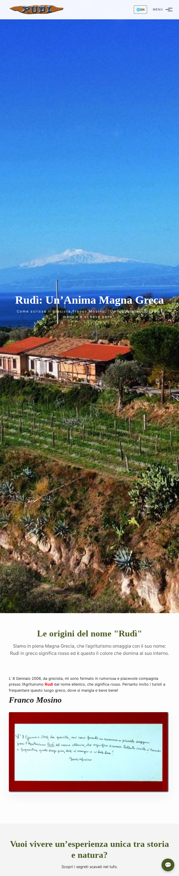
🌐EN (140, 9)
